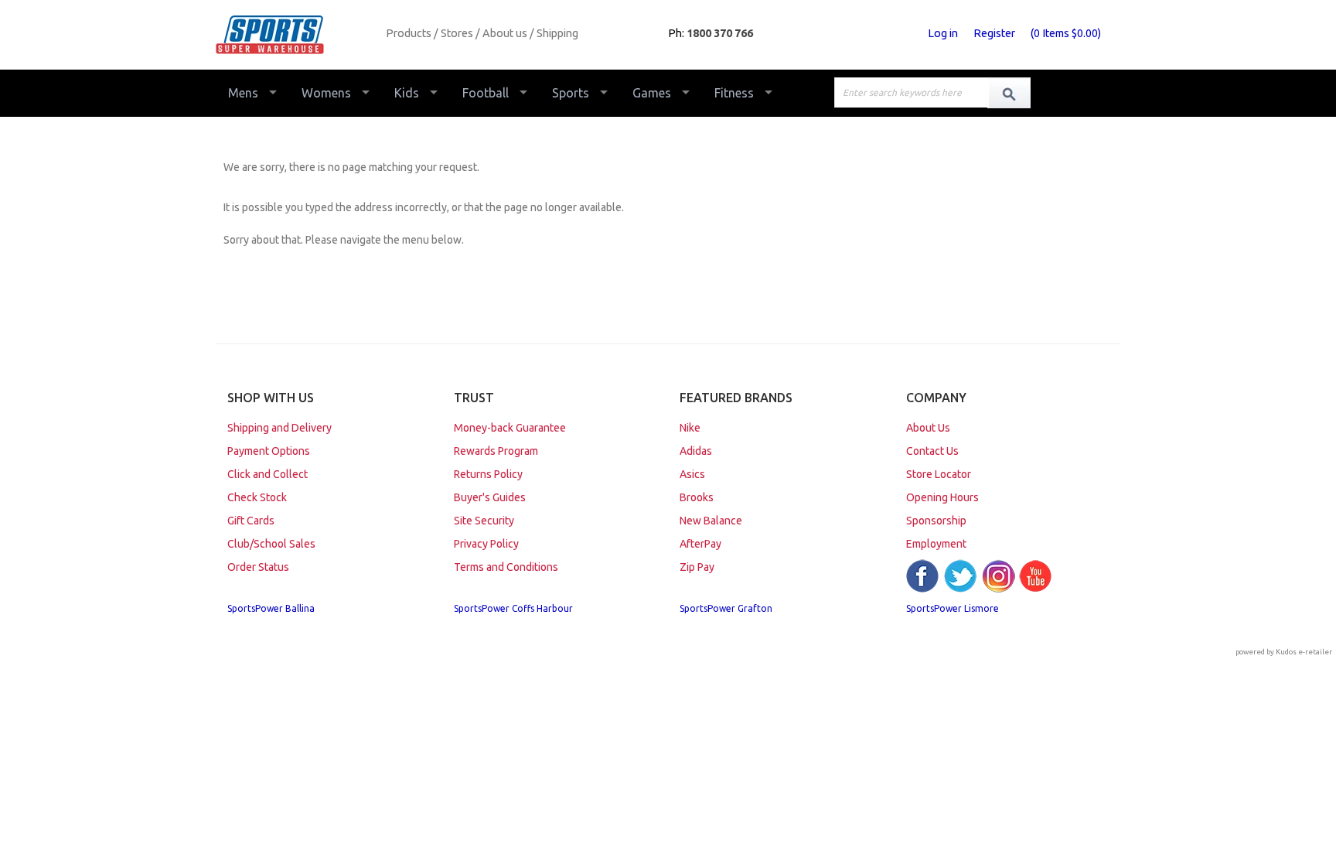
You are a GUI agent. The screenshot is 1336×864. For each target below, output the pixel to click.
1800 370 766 (720, 33)
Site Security (484, 520)
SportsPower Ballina (271, 608)
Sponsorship (936, 520)
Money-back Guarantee (510, 428)
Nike (690, 428)
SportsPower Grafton (726, 608)
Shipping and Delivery (279, 428)
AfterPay (700, 544)
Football (485, 93)
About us (504, 33)
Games (651, 93)
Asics (692, 474)
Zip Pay (697, 567)
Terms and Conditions (506, 567)
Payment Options (268, 451)
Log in (943, 33)
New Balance (711, 520)
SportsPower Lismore (952, 608)
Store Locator (938, 474)
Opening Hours (942, 497)
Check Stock (257, 497)
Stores (457, 33)
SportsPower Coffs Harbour (513, 608)
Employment (936, 544)
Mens (243, 93)
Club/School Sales (271, 544)
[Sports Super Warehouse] (295, 34)
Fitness (734, 93)
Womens (326, 93)
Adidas (696, 451)
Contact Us (932, 451)
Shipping (557, 33)
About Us (928, 428)
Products (408, 33)
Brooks (697, 497)
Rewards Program (496, 451)
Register (994, 33)
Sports (570, 93)
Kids (406, 93)
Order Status (258, 567)
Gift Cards (250, 520)
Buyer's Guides (490, 497)
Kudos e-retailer (1304, 651)
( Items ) (1066, 33)
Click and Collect (267, 474)
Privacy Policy (486, 544)
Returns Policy (488, 474)
